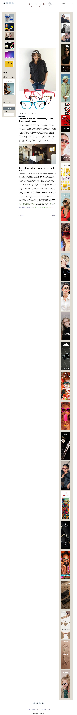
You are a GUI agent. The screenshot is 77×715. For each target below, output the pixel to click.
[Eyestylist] (36, 4)
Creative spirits (54, 8)
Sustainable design (42, 8)
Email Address (7, 102)
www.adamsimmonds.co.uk (29, 205)
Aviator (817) (22, 215)
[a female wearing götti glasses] (65, 71)
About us (33, 709)
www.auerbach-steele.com (24, 207)
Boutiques (32, 8)
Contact (28, 709)
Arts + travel (64, 8)
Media (48, 709)
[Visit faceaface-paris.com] (65, 250)
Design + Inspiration (15, 8)
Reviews (24, 8)
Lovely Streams (52, 215)
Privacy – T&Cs (40, 709)
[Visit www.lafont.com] (65, 310)
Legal (45, 709)
